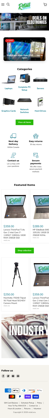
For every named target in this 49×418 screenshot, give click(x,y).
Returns (27, 408)
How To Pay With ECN (17, 406)
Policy (39, 403)
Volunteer (37, 408)
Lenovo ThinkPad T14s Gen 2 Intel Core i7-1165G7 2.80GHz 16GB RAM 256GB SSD (15, 233)
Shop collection (24, 250)
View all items (24, 122)
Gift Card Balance (11, 403)
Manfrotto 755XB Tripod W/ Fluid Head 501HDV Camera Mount (15, 300)
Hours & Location (14, 408)
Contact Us (33, 406)
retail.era (7, 240)
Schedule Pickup (27, 403)
